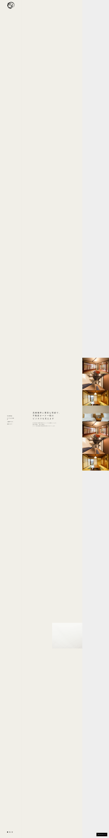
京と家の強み (9, 415)
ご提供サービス (10, 421)
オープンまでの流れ (10, 419)
